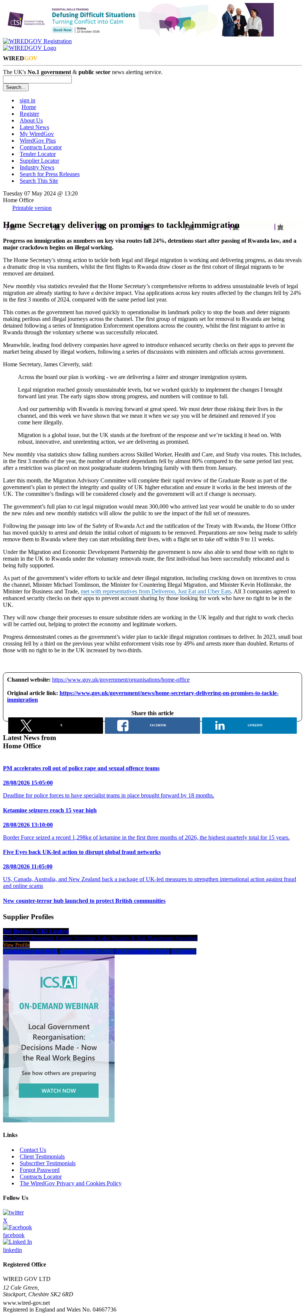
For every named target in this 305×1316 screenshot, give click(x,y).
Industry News (37, 167)
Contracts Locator (41, 147)
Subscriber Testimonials (48, 1163)
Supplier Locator (39, 160)
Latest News (34, 127)
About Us (31, 120)
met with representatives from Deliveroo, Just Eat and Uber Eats (156, 591)
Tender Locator (38, 154)
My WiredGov (37, 134)
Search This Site (39, 181)
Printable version (32, 208)
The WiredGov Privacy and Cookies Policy (71, 1183)
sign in (27, 100)
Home (29, 107)
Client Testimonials (42, 1156)
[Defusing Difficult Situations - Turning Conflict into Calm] (138, 34)
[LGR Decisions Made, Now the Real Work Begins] (59, 1120)
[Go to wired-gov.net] (29, 48)
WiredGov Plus (38, 140)
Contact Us (33, 1150)
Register (29, 114)
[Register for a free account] (37, 41)
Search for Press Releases (50, 174)
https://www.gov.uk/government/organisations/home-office (121, 679)
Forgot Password (40, 1170)
